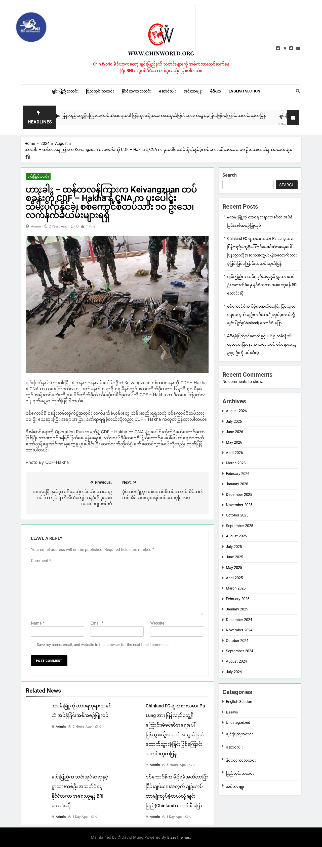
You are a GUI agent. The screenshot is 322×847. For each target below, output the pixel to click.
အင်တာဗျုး (235, 786)
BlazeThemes (178, 837)
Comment (41, 560)
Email (97, 623)
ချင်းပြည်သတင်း (64, 91)
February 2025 (237, 599)
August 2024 (236, 661)
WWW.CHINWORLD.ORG (161, 53)
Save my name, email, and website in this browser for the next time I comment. (103, 644)
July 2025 (234, 546)
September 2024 (239, 651)
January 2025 (237, 609)
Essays (232, 712)
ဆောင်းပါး (167, 91)
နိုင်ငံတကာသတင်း (136, 91)
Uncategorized (238, 722)
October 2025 (237, 515)
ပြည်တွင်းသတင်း (100, 91)
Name (37, 623)
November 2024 (239, 630)
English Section (244, 91)
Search (229, 175)
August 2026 (236, 411)
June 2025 (234, 557)
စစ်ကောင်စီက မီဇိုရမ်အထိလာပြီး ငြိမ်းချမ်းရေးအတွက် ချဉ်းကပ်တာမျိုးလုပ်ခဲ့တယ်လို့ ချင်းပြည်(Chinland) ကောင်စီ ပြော (261, 314)
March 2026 (236, 463)
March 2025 (236, 588)
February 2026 (237, 473)
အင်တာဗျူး (193, 91)
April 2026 (234, 452)
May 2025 (234, 567)
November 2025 (239, 505)
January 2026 (237, 484)
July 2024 (234, 672)
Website (157, 623)
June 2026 (234, 432)
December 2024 (239, 619)
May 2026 (234, 442)
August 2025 (236, 536)
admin (36, 226)
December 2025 (239, 494)
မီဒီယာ (215, 91)
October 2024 (237, 640)
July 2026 (234, 421)
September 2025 (239, 526)
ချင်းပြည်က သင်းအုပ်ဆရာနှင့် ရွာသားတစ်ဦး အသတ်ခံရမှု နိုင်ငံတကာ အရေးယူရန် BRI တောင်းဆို (262, 285)
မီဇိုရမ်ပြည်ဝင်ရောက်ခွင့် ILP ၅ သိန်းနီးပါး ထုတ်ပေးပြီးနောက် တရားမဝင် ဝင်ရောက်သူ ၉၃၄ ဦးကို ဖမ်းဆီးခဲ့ (261, 344)
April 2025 (234, 578)
